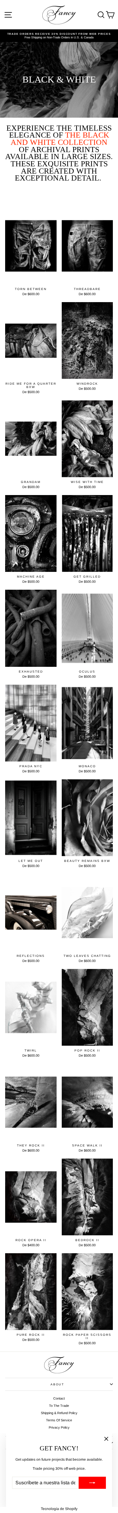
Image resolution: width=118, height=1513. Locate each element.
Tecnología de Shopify (59, 1509)
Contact (59, 1398)
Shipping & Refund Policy (59, 1413)
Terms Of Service (59, 1420)
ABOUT (57, 1384)
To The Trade (59, 1405)
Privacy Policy (59, 1427)
